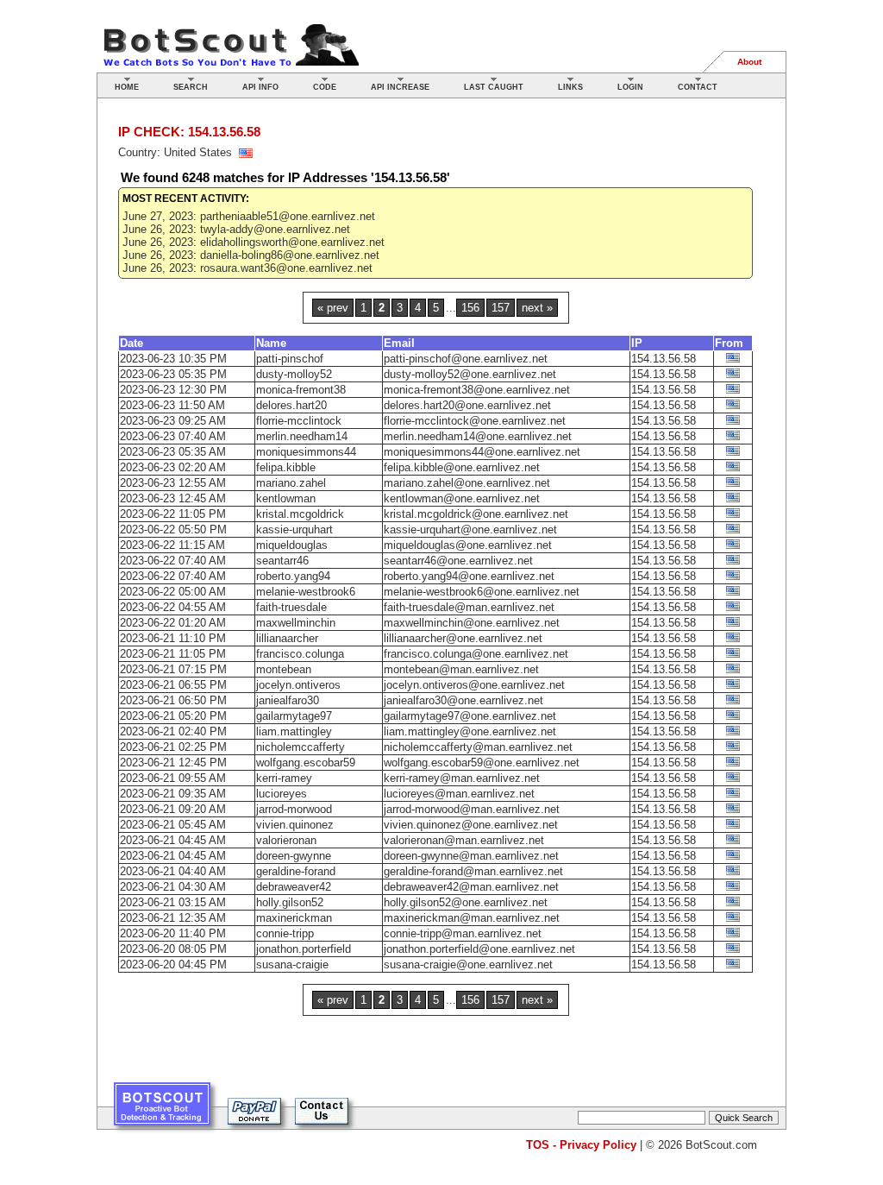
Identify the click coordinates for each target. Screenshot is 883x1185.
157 (501, 307)
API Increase (400, 87)
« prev (332, 307)
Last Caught (493, 87)
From (729, 343)
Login (630, 87)
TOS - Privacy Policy (581, 1144)
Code (324, 87)
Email (399, 343)
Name (271, 343)
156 (470, 307)
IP (636, 343)
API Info (260, 87)
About (749, 61)
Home (127, 87)
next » (537, 307)
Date (131, 343)
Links (570, 87)
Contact (697, 87)
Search (190, 87)
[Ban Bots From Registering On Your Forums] (162, 1110)
